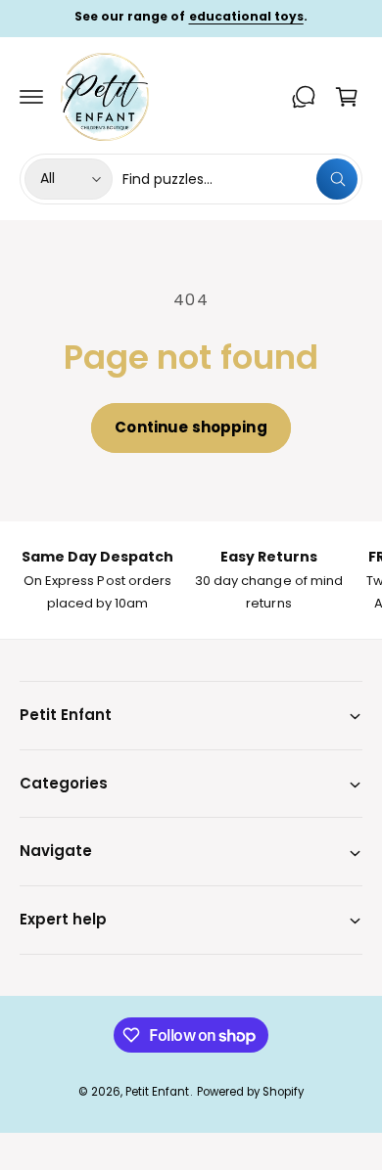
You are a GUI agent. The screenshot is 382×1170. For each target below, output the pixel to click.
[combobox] (240, 179)
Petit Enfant (157, 1092)
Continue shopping (191, 427)
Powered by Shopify (250, 1092)
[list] (191, 580)
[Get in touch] (303, 96)
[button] (31, 96)
